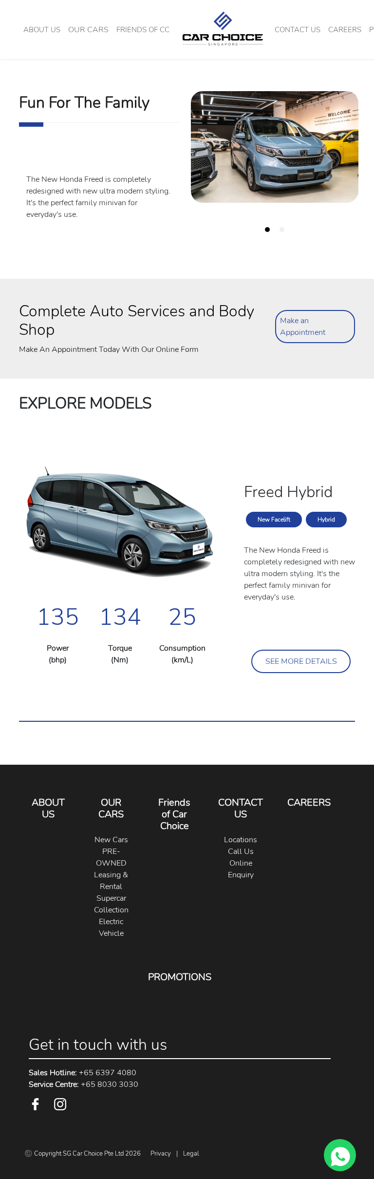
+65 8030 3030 (83, 1084)
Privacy (160, 1153)
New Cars (111, 839)
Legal (191, 1153)
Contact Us (297, 30)
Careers (344, 30)
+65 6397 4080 (82, 1072)
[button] (88, 29)
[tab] (267, 229)
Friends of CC (142, 30)
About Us (41, 30)
